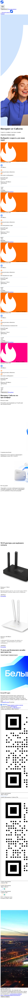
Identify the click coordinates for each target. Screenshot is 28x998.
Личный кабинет (12, 9)
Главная (2, 13)
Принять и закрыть (5, 996)
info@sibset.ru (13, 706)
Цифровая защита (13, 655)
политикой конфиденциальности (12, 995)
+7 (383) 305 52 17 (16, 707)
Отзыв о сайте (4, 988)
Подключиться (4, 9)
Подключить (4, 134)
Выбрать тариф (11, 134)
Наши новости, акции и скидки (15, 705)
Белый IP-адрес (4, 655)
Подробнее (10, 191)
